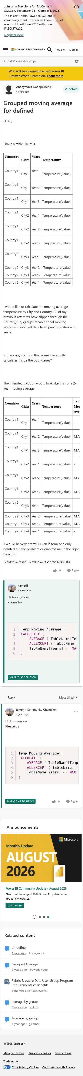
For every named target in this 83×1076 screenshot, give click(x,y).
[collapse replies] (41, 706)
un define (19, 947)
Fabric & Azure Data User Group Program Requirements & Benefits (42, 982)
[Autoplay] (34, 917)
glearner (34, 1024)
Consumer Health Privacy (58, 1067)
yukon (34, 1007)
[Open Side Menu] (5, 49)
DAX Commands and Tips (22, 61)
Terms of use (63, 1053)
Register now (14, 35)
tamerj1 (23, 585)
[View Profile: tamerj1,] (12, 588)
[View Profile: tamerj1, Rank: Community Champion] (9, 711)
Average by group (25, 1018)
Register (61, 49)
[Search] (49, 49)
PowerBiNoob (39, 969)
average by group (25, 1001)
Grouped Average (25, 964)
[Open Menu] (77, 61)
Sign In (73, 49)
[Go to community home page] (28, 49)
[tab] (39, 917)
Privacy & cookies (40, 1053)
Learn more (55, 76)
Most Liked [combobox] (68, 697)
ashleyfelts (40, 991)
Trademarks (10, 1061)
